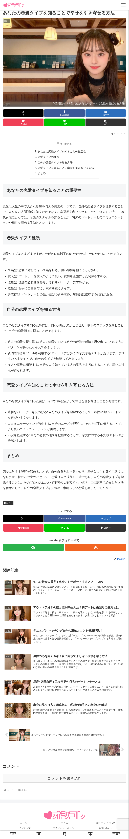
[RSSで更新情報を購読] (95, 547)
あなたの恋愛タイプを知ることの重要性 (62, 151)
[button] (105, 122)
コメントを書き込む (64, 778)
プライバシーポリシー (64, 828)
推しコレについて (105, 823)
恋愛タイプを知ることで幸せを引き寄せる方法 (66, 167)
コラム (64, 823)
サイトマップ (23, 828)
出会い (9, 503)
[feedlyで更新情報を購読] (33, 547)
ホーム (23, 823)
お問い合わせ (106, 828)
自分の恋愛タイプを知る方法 (55, 162)
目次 (60, 144)
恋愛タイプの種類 (48, 156)
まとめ (42, 173)
